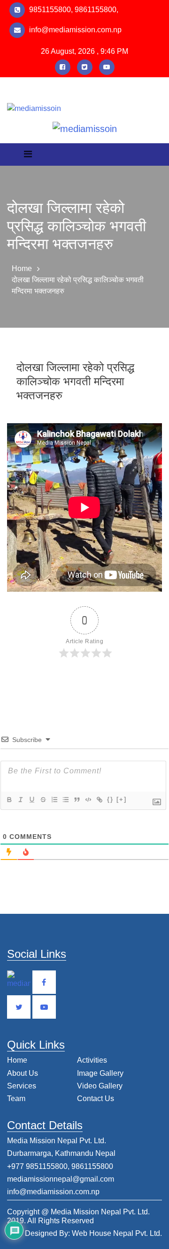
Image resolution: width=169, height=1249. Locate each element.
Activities (92, 1060)
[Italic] (20, 799)
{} (110, 799)
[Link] (99, 799)
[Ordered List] (54, 799)
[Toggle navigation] (28, 156)
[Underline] (31, 799)
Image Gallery (100, 1073)
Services (21, 1086)
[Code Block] (87, 799)
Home (22, 268)
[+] (121, 799)
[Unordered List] (65, 799)
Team (16, 1098)
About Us (22, 1073)
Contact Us (95, 1098)
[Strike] (42, 799)
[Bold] (9, 799)
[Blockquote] (76, 799)
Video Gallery (100, 1086)
